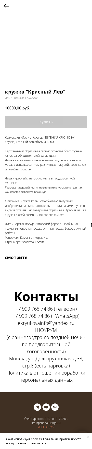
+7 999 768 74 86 (34, 309)
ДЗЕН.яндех (46, 427)
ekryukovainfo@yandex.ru (46, 323)
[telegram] (37, 407)
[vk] (55, 407)
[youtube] (46, 407)
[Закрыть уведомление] (88, 437)
